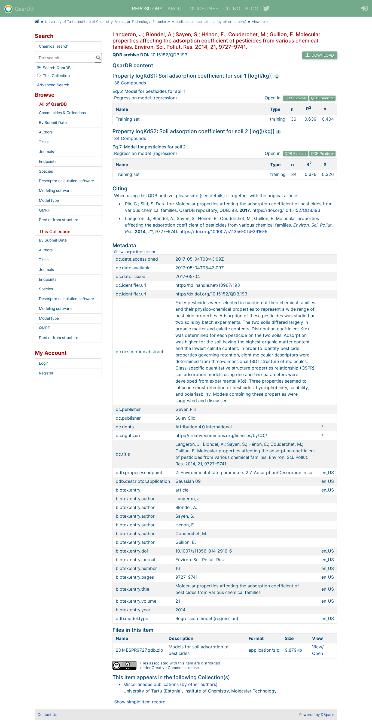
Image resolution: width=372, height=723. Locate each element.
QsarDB (24, 9)
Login (43, 363)
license (193, 668)
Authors (46, 132)
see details (212, 195)
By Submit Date (53, 122)
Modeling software (55, 190)
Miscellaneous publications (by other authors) (209, 22)
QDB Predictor (322, 98)
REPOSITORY (147, 8)
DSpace (327, 714)
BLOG (251, 8)
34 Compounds (130, 138)
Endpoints (47, 161)
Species (46, 171)
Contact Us (47, 714)
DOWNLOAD (322, 55)
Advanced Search (53, 85)
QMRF (44, 210)
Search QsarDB (57, 67)
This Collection (56, 75)
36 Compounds (130, 83)
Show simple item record (134, 252)
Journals (46, 152)
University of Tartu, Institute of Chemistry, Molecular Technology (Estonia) (105, 22)
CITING (231, 8)
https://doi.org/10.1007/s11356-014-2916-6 (223, 231)
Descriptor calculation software (66, 181)
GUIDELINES (204, 8)
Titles (43, 142)
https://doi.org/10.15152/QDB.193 (286, 210)
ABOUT (176, 8)
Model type (49, 200)
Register (46, 373)
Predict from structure (58, 220)
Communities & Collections (62, 113)
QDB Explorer (295, 98)
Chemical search (53, 46)
